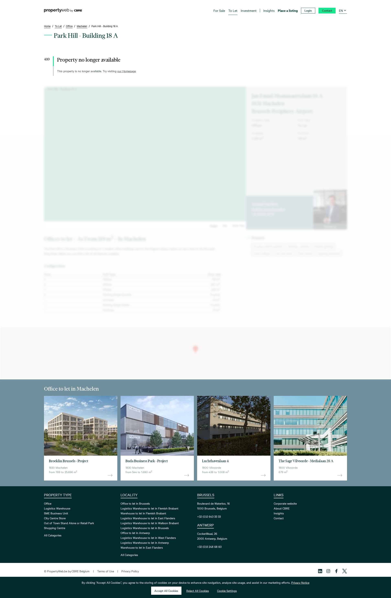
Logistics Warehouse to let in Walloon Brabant (150, 523)
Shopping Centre (54, 528)
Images (213, 225)
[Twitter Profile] (344, 571)
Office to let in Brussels (135, 503)
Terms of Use (105, 571)
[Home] (63, 10)
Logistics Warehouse (57, 508)
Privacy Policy (130, 571)
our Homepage (126, 71)
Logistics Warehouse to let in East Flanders (148, 518)
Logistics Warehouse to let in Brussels (145, 528)
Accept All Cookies (166, 591)
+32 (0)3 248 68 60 (209, 547)
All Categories (53, 535)
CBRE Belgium (80, 571)
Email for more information (268, 209)
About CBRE (282, 508)
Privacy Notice (300, 582)
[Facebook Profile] (336, 571)
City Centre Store (55, 518)
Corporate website (285, 503)
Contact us (330, 226)
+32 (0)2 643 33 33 (209, 516)
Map (224, 225)
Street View (238, 225)
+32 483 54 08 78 (263, 214)
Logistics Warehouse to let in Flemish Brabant (149, 508)
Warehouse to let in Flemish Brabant (143, 513)
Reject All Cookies (197, 591)
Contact (279, 518)
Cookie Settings (227, 591)
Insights (279, 513)
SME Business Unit (56, 513)
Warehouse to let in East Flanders (142, 547)
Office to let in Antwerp (135, 533)
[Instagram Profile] (328, 571)
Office (47, 503)
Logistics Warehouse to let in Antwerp (145, 542)
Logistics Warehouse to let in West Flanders (148, 538)
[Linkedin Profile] (320, 571)
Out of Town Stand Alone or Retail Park (69, 523)
